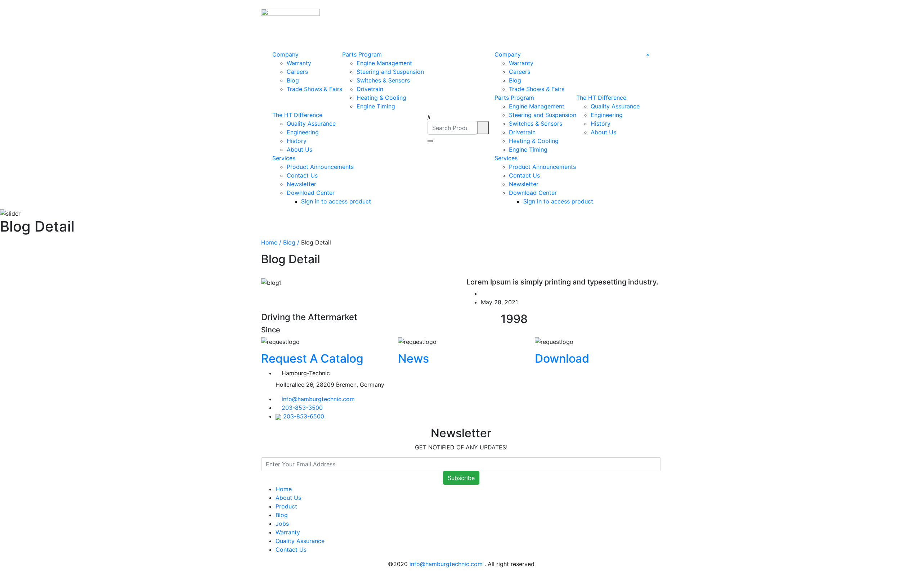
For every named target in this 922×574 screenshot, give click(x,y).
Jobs (282, 523)
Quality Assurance (311, 123)
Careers (297, 71)
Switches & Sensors (383, 80)
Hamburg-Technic (306, 373)
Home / (271, 242)
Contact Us (302, 175)
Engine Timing (376, 106)
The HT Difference (297, 114)
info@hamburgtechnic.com (318, 399)
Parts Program (362, 54)
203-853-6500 (303, 416)
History (296, 140)
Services (283, 158)
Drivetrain (370, 89)
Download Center (311, 192)
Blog (293, 80)
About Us (299, 149)
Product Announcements (320, 166)
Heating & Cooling (381, 97)
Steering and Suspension (390, 71)
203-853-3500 (302, 407)
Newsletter (301, 184)
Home (284, 489)
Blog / (290, 242)
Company (285, 54)
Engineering (303, 132)
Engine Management (384, 63)
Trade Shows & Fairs (314, 89)
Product (286, 506)
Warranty (299, 63)
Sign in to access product (336, 201)
